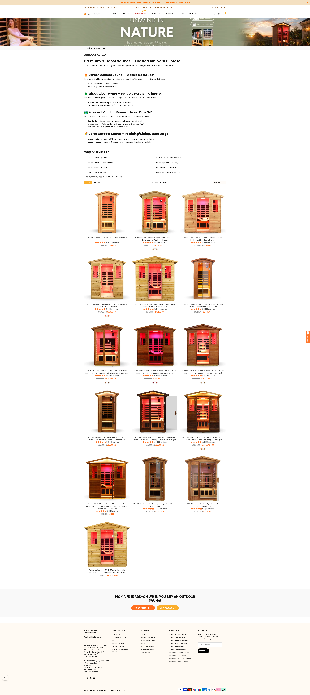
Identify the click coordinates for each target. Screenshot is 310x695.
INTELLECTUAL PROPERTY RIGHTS (121, 650)
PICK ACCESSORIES (142, 608)
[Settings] (219, 14)
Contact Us (145, 652)
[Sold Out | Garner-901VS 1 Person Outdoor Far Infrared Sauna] (107, 212)
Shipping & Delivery (149, 637)
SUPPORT (170, 14)
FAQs (182, 14)
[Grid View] (95, 182)
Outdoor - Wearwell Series (180, 659)
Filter (88, 182)
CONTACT (193, 14)
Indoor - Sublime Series (178, 649)
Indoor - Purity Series (177, 637)
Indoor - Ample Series (178, 643)
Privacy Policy (118, 643)
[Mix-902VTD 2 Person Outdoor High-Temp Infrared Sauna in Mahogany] (203, 478)
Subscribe (203, 651)
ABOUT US (156, 14)
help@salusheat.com (94, 7)
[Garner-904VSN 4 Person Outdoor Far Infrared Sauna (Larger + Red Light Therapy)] (107, 278)
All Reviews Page (119, 637)
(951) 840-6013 (102, 661)
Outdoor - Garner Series (179, 652)
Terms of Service (119, 646)
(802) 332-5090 (111, 7)
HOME (114, 14)
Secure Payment (147, 646)
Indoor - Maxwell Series (178, 640)
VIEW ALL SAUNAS (168, 608)
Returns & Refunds (148, 640)
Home (86, 48)
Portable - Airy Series (177, 634)
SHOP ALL (125, 14)
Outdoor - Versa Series (178, 662)
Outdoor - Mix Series (177, 655)
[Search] (215, 14)
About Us (116, 634)
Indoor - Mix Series (176, 646)
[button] (223, 14)
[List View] (98, 182)
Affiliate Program (148, 649)
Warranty (144, 643)
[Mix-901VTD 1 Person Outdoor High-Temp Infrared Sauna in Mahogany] (155, 478)
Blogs (114, 640)
